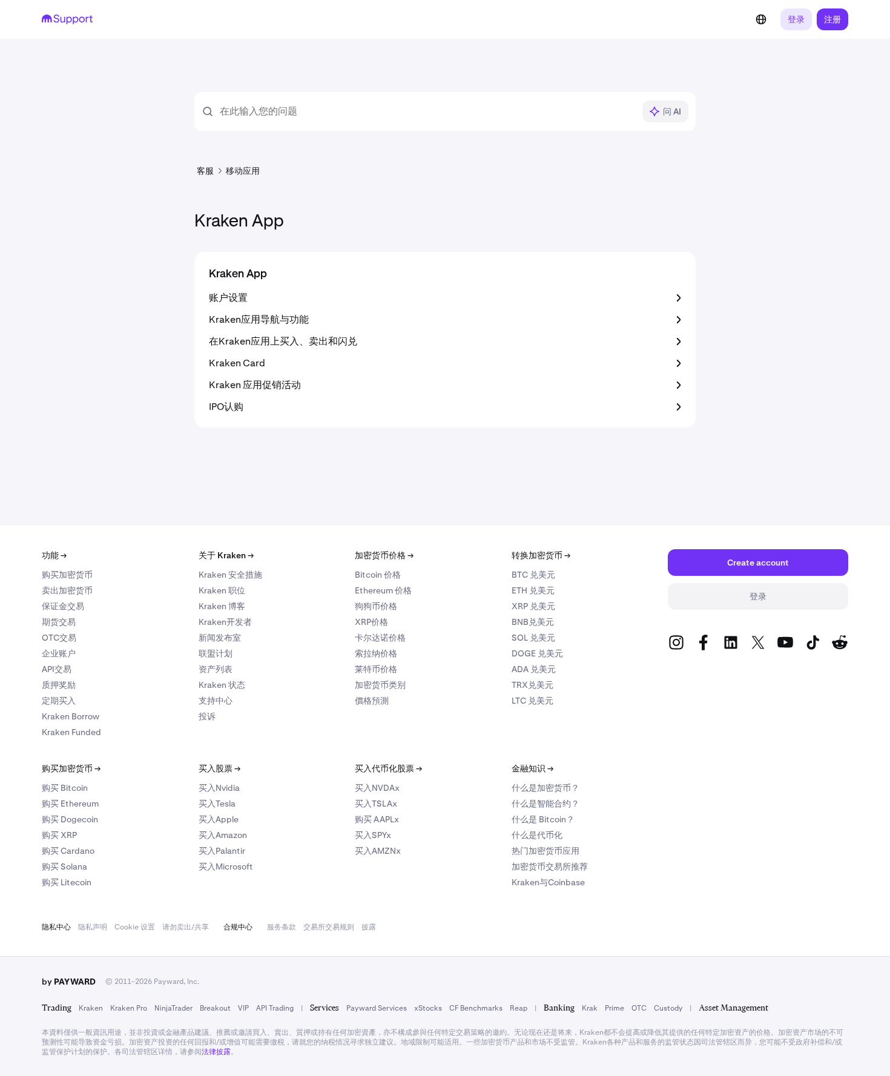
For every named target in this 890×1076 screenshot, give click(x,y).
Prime (614, 1008)
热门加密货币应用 (545, 850)
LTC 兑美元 (532, 700)
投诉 (207, 716)
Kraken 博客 (222, 606)
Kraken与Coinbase (548, 882)
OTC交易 (59, 637)
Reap (518, 1008)
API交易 (56, 669)
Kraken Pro (128, 1008)
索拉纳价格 (376, 653)
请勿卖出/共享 (185, 927)
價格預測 (372, 700)
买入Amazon (223, 835)
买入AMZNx (378, 850)
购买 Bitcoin (65, 787)
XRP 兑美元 (533, 606)
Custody (668, 1008)
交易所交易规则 (328, 927)
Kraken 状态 (222, 684)
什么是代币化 (537, 835)
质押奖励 (59, 684)
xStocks (428, 1008)
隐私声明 (92, 927)
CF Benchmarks (476, 1008)
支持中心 (215, 700)
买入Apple (219, 819)
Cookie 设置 (134, 927)
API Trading (275, 1008)
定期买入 (59, 700)
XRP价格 (371, 621)
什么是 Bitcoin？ (543, 819)
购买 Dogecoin (70, 819)
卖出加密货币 (67, 590)
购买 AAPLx (377, 819)
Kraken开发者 (225, 621)
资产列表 (215, 669)
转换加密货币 (541, 555)
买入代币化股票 (388, 768)
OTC (639, 1008)
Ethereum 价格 (383, 590)
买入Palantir (222, 850)
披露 (368, 927)
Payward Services (376, 1008)
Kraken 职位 (222, 590)
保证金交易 (63, 606)
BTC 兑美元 (533, 574)
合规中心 (237, 927)
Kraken (91, 1008)
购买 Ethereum (70, 803)
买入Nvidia (219, 787)
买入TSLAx (376, 803)
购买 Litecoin (66, 882)
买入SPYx (373, 835)
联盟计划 (215, 653)
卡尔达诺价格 (380, 637)
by (69, 981)
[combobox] (427, 111)
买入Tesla (217, 803)
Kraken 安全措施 (230, 574)
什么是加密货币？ (545, 787)
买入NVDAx (377, 787)
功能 (54, 555)
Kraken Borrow (70, 716)
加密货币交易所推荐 (550, 866)
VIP (243, 1008)
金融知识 (532, 768)
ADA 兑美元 (534, 669)
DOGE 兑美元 (537, 653)
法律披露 (216, 1052)
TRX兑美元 (532, 684)
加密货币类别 (380, 684)
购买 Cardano (68, 850)
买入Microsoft (226, 866)
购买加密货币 (67, 574)
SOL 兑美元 (533, 637)
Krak (590, 1008)
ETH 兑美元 (533, 590)
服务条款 (281, 927)
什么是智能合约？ (545, 803)
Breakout (215, 1008)
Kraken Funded (71, 732)
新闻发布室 (220, 637)
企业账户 (59, 653)
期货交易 (59, 621)
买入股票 (219, 768)
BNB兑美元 (533, 621)
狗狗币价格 (376, 606)
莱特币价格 (376, 669)
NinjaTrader (173, 1008)
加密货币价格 (384, 555)
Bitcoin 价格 (378, 574)
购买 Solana (64, 866)
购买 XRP (59, 835)
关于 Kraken (226, 555)
